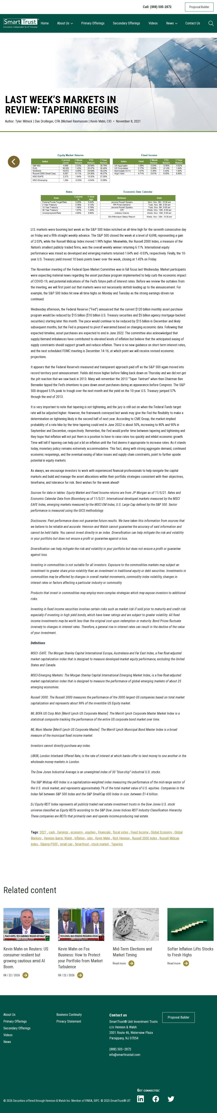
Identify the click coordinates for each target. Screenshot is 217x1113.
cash (52, 832)
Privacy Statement (68, 1021)
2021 (43, 832)
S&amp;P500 (49, 844)
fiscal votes (120, 832)
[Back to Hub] (13, 496)
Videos (153, 23)
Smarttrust (82, 844)
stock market (100, 844)
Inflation (79, 838)
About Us (63, 23)
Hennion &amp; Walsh (58, 838)
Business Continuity (69, 1015)
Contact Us (192, 23)
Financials (104, 832)
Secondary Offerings (126, 23)
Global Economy (161, 832)
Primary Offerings (92, 23)
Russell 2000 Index (144, 838)
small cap (66, 844)
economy (77, 832)
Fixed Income (140, 832)
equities (90, 832)
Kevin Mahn (102, 838)
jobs (90, 838)
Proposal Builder (199, 7)
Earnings (62, 832)
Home (45, 23)
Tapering (117, 844)
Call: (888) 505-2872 (157, 7)
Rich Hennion (121, 838)
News (170, 23)
